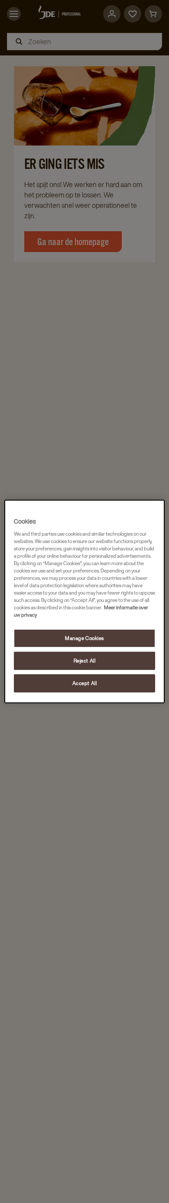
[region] (84, 601)
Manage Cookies (84, 638)
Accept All (84, 683)
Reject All (85, 660)
